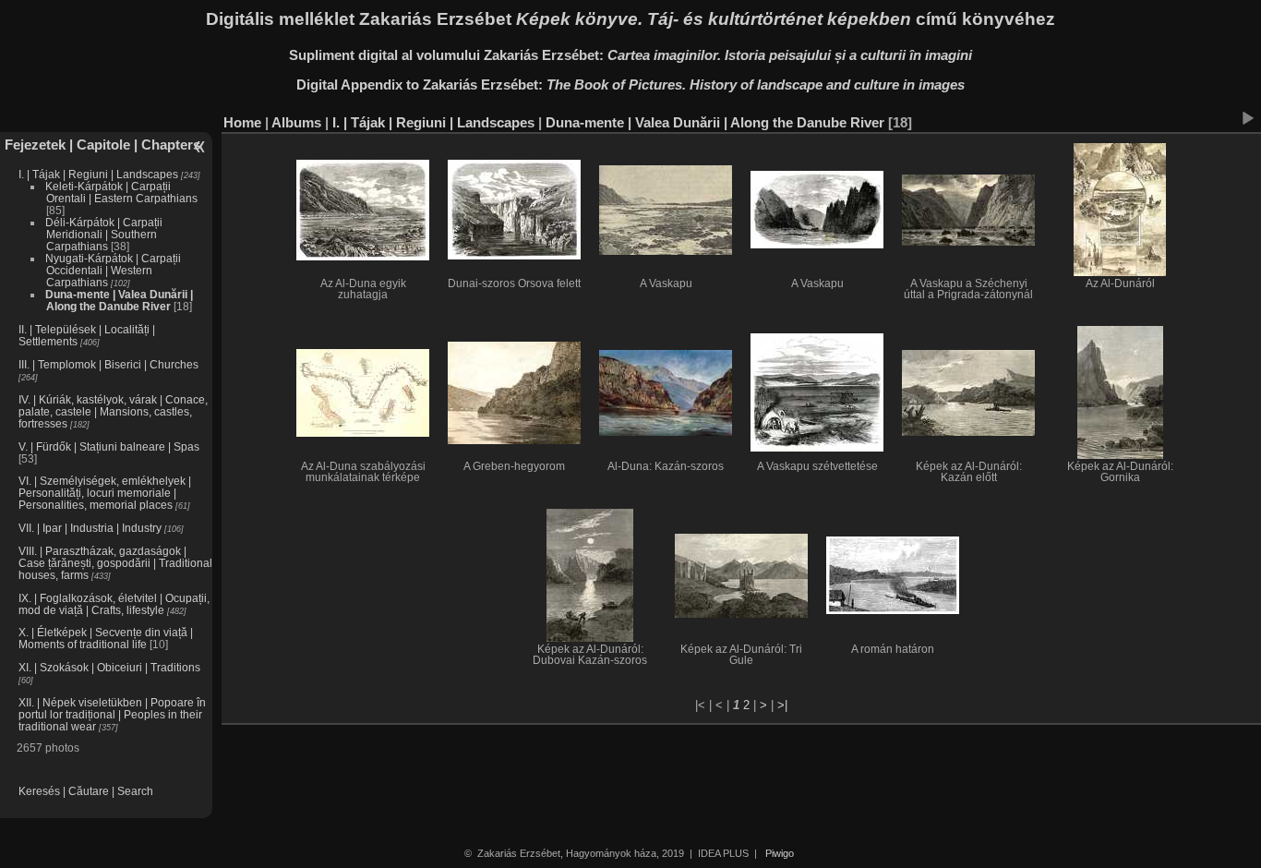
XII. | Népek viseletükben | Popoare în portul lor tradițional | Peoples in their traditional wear (112, 714)
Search (135, 791)
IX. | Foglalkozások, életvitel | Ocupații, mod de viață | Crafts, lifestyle (114, 604)
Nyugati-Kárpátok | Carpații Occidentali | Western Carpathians (113, 270)
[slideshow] (1247, 118)
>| (782, 705)
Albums (296, 122)
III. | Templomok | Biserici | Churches (108, 364)
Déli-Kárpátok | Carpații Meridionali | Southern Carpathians (103, 234)
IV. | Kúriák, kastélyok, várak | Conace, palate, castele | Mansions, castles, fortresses (113, 411)
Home (242, 122)
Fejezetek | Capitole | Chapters (102, 144)
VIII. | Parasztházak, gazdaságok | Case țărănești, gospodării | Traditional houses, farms (115, 563)
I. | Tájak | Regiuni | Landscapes (98, 174)
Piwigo (779, 853)
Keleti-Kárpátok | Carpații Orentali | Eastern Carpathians (121, 192)
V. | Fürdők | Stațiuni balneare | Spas (108, 446)
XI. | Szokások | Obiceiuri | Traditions (109, 667)
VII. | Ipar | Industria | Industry (90, 528)
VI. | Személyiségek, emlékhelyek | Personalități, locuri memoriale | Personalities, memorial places (104, 493)
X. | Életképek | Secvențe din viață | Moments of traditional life (105, 638)
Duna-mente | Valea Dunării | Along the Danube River (119, 300)
